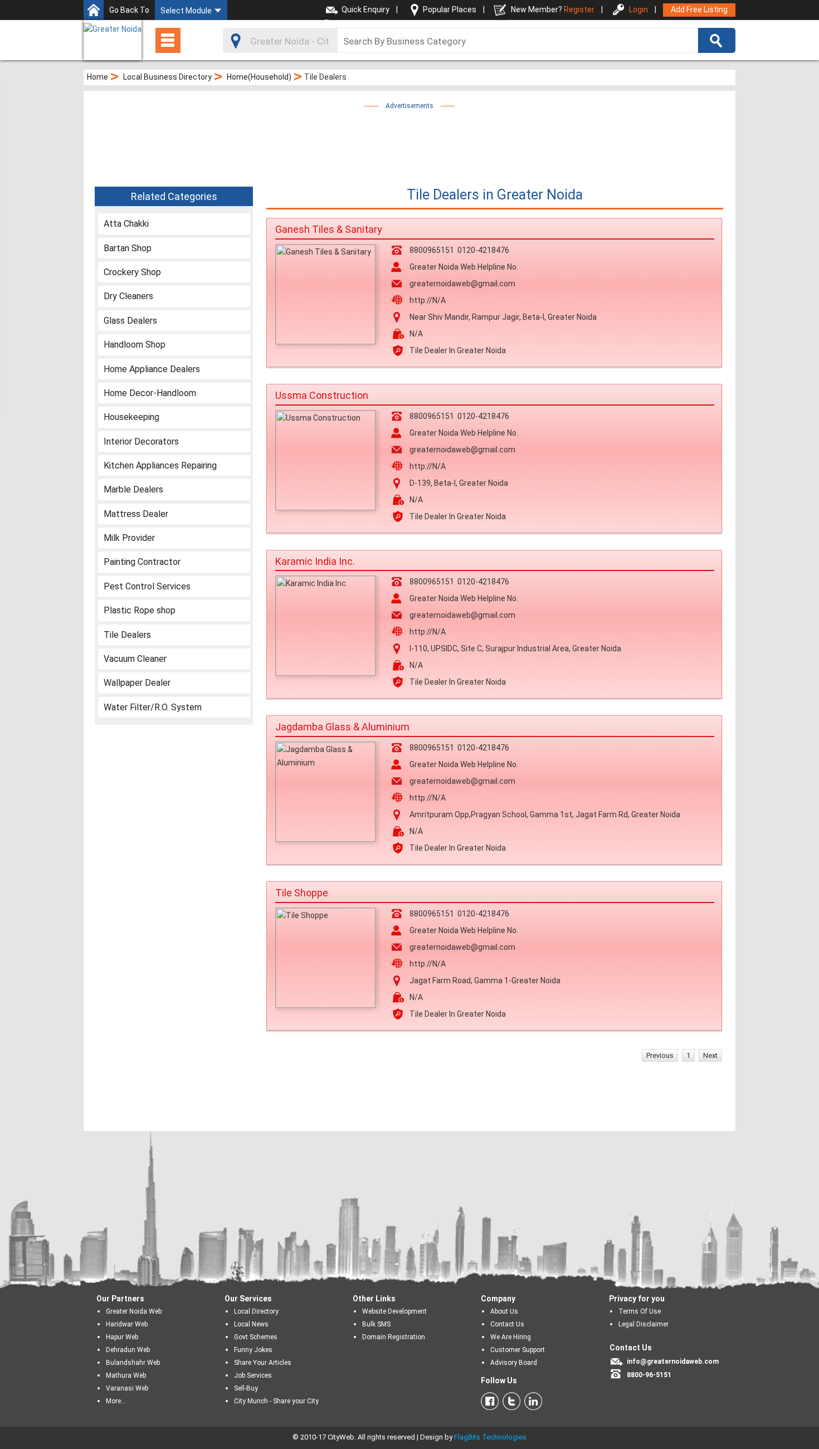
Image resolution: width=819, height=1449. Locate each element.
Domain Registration (393, 1337)
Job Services (253, 1375)
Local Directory (256, 1311)
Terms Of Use (639, 1311)
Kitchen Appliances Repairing (160, 465)
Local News (251, 1324)
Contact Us (507, 1324)
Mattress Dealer (136, 514)
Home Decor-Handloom (150, 393)
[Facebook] (490, 1401)
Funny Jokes (253, 1350)
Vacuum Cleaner (135, 658)
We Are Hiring (510, 1337)
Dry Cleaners (128, 296)
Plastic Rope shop (140, 610)
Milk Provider (129, 538)
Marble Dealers (133, 489)
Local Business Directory (167, 76)
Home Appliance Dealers (152, 369)
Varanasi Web (127, 1388)
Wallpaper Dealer (137, 682)
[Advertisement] (409, 138)
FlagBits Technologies (490, 1437)
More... (116, 1401)
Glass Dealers (130, 320)
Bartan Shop (128, 248)
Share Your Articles (262, 1363)
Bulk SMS (376, 1324)
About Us (504, 1311)
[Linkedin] (531, 1401)
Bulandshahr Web (133, 1363)
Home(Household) (259, 76)
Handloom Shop (134, 344)
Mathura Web (126, 1375)
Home (97, 76)
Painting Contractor (142, 562)
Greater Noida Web (134, 1311)
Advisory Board (513, 1363)
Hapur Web (122, 1337)
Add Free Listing (699, 9)
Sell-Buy (246, 1388)
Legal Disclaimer (643, 1324)
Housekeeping (131, 417)
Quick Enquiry (365, 9)
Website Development (394, 1311)
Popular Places (449, 9)
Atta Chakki (126, 223)
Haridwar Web (127, 1324)
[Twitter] (509, 1401)
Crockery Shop (132, 272)
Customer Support (517, 1350)
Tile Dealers (127, 635)
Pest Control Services (147, 586)
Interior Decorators (141, 441)
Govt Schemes (255, 1337)
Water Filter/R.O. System (153, 707)
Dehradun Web (128, 1350)
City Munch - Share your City (276, 1401)
